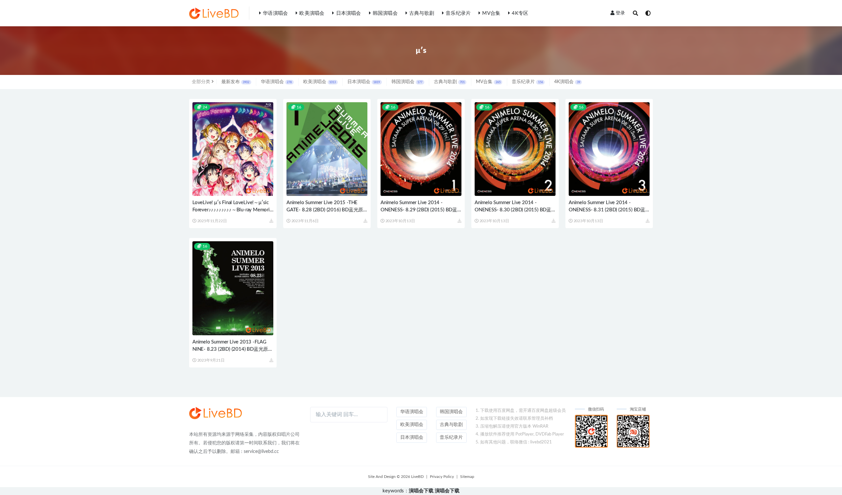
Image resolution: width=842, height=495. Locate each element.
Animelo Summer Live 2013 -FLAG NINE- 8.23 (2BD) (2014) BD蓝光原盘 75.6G (232, 349)
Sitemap (467, 477)
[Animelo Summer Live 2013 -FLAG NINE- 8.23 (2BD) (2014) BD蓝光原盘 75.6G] (232, 288)
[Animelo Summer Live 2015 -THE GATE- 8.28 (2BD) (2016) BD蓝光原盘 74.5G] (326, 149)
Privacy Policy (442, 477)
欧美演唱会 (311, 13)
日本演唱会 (348, 13)
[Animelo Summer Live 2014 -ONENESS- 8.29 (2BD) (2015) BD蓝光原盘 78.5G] (421, 149)
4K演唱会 (567, 82)
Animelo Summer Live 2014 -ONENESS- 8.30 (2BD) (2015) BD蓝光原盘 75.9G (513, 210)
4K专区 (520, 13)
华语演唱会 (275, 13)
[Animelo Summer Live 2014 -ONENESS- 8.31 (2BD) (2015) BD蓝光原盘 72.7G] (609, 149)
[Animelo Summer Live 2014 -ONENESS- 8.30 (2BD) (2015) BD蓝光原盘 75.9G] (515, 149)
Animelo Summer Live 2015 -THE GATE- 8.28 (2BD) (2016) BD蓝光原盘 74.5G (324, 210)
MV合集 (491, 13)
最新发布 (235, 82)
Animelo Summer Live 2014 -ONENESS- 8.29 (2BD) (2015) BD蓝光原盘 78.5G (419, 210)
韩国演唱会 (385, 13)
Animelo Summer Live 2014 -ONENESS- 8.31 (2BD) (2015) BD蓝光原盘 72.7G (607, 210)
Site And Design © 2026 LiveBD (396, 477)
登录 (620, 13)
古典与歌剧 (421, 13)
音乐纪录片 (458, 13)
